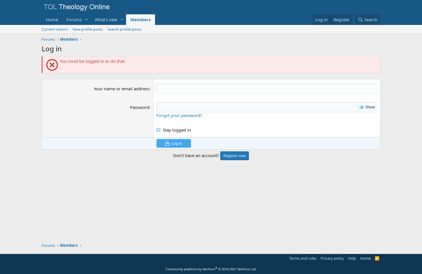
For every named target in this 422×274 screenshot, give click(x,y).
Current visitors (55, 29)
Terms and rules (302, 258)
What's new (106, 19)
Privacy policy (332, 258)
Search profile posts (124, 29)
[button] (86, 19)
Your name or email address (121, 88)
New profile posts (88, 29)
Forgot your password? (179, 115)
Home (52, 19)
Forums (74, 19)
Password (139, 107)
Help (352, 258)
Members (140, 19)
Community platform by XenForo (211, 269)
